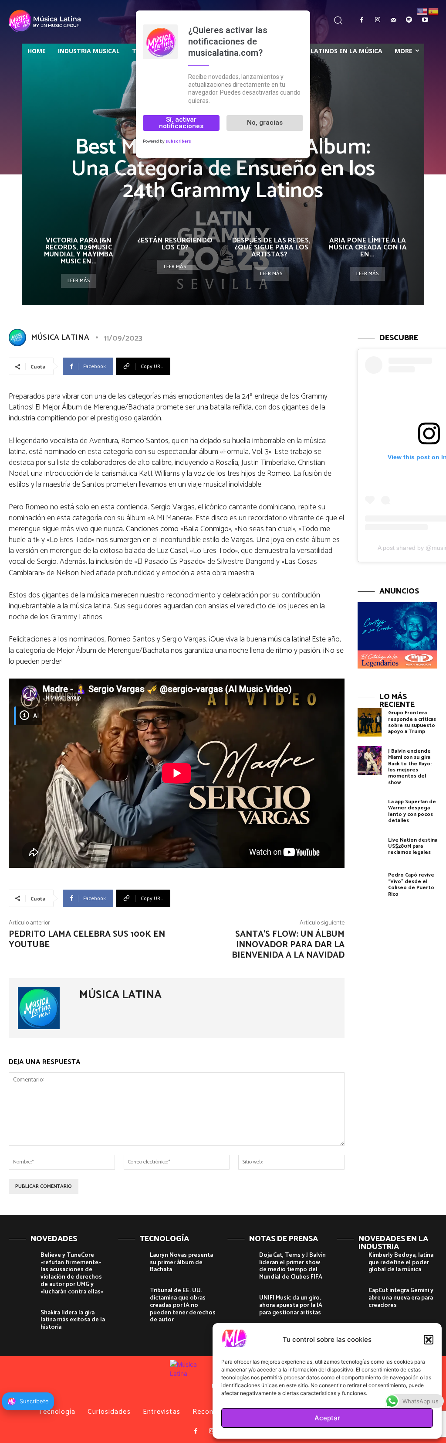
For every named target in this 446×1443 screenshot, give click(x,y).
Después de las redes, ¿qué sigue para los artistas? (271, 247)
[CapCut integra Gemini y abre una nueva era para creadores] (349, 1297)
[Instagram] (377, 20)
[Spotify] (409, 20)
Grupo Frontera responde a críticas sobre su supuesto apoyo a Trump (412, 722)
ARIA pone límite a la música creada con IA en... (367, 247)
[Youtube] (425, 20)
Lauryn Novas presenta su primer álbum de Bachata (181, 1262)
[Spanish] (433, 11)
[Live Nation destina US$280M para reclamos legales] (370, 849)
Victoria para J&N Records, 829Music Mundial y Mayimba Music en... (78, 251)
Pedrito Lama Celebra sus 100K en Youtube (87, 939)
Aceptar (327, 1418)
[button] (428, 1339)
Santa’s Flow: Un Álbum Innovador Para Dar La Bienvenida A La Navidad (288, 944)
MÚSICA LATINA (60, 337)
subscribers (178, 141)
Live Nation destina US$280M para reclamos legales (412, 846)
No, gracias (265, 122)
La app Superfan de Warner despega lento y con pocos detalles (412, 811)
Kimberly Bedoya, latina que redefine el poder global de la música (400, 1262)
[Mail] (393, 20)
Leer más (79, 280)
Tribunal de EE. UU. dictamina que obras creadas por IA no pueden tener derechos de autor (183, 1305)
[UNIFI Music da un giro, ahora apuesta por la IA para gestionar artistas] (240, 1305)
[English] (422, 11)
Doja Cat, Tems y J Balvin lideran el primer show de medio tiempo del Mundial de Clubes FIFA (292, 1266)
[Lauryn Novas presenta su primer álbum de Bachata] (130, 1262)
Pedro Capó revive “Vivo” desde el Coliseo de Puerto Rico (411, 884)
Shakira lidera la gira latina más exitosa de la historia (73, 1320)
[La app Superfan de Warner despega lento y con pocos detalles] (370, 811)
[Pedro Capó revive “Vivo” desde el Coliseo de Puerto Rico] (370, 884)
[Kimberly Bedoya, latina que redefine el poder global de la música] (349, 1262)
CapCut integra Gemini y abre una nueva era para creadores (400, 1298)
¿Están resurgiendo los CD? (175, 244)
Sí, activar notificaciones (181, 123)
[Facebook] (361, 20)
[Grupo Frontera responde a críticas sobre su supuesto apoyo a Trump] (370, 722)
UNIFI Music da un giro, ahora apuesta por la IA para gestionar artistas (290, 1305)
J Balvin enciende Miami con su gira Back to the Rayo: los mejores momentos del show (410, 767)
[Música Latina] (46, 20)
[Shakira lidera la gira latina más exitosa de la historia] (21, 1320)
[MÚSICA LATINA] (19, 337)
